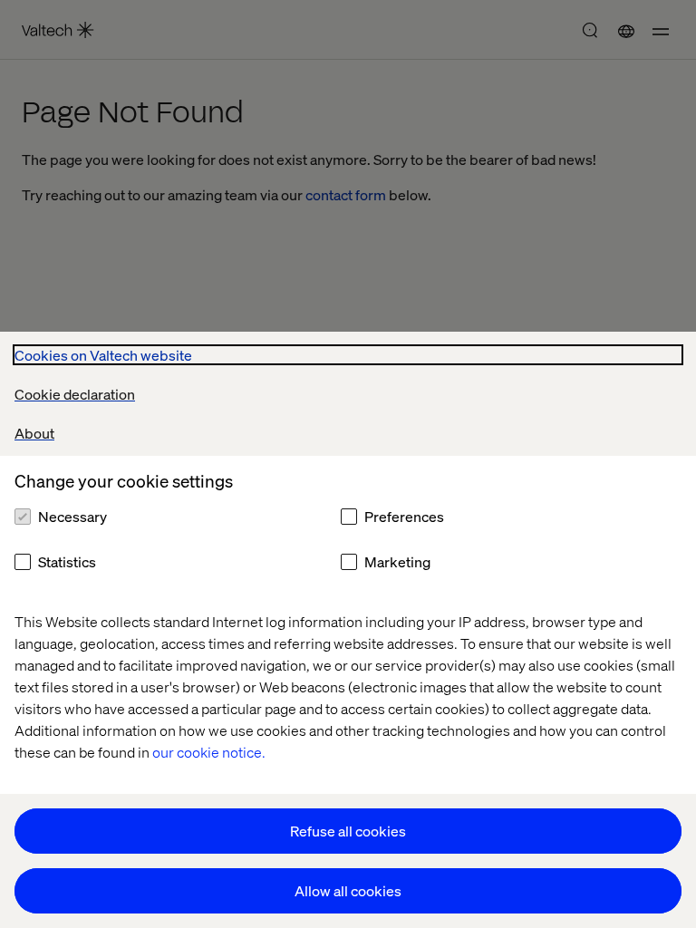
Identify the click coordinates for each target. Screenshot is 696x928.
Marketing (397, 561)
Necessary (72, 516)
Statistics (67, 561)
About (34, 432)
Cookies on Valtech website (103, 354)
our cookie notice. (209, 751)
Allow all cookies (348, 890)
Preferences (404, 516)
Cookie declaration (74, 393)
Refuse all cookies (348, 830)
